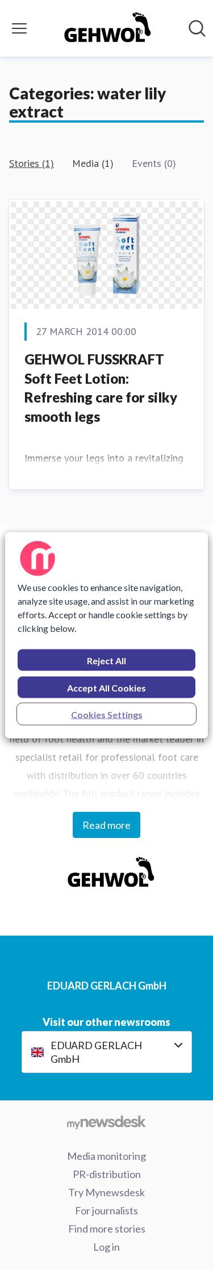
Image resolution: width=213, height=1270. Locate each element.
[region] (106, 635)
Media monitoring (106, 1156)
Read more (106, 825)
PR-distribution (107, 1174)
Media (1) (93, 163)
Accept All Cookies (106, 687)
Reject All (106, 660)
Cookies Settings (107, 714)
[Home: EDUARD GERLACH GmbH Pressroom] (103, 28)
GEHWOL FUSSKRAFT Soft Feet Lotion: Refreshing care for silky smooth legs (100, 388)
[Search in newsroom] (197, 28)
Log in (106, 1246)
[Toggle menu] (19, 28)
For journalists (106, 1210)
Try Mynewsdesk (106, 1192)
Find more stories (106, 1228)
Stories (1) (31, 163)
